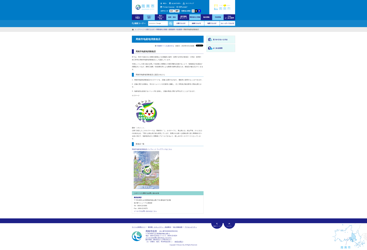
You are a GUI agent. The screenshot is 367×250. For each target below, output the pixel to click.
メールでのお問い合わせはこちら (145, 211)
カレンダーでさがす (227, 23)
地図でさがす (212, 23)
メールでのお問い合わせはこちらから (159, 237)
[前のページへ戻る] (217, 226)
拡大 (171, 11)
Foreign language (169, 7)
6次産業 (179, 29)
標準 (177, 11)
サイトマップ (190, 3)
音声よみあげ (183, 7)
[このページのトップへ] (229, 226)
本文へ (165, 3)
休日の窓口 (179, 241)
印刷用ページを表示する (165, 46)
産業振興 (172, 29)
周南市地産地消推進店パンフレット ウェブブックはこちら (152, 149)
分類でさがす (181, 23)
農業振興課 (138, 197)
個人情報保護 (177, 227)
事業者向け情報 (161, 29)
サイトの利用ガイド (139, 227)
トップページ (139, 29)
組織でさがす (196, 23)
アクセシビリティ (191, 227)
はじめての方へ (176, 3)
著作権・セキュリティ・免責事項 (159, 227)
